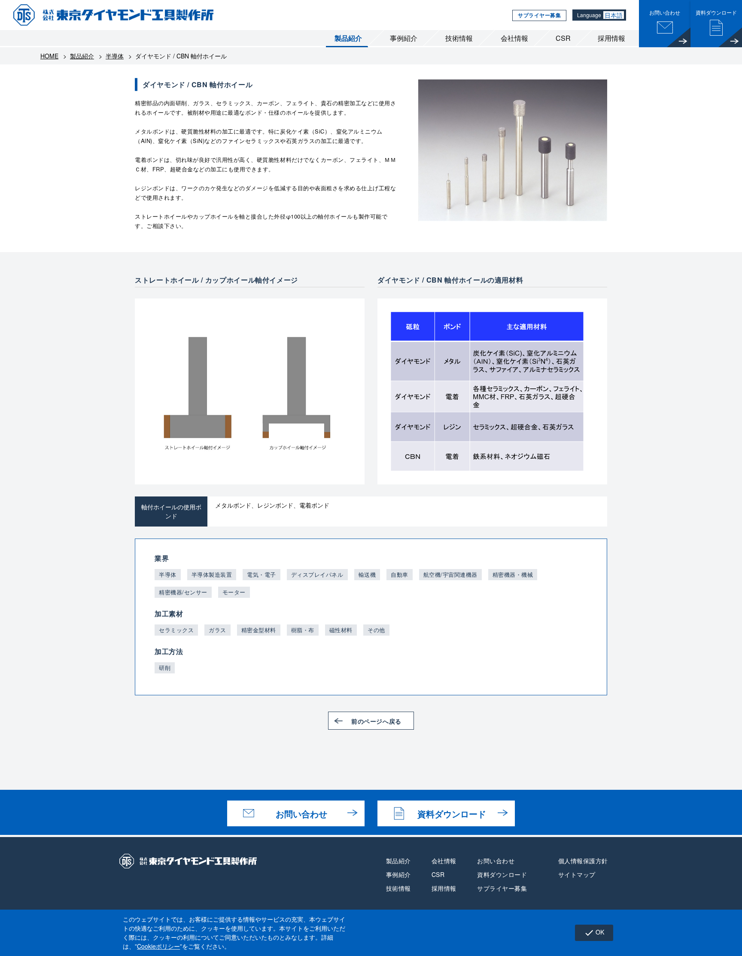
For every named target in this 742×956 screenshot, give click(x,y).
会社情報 (514, 38)
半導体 (115, 56)
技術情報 (459, 38)
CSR (563, 38)
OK (594, 933)
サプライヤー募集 (539, 15)
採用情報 (611, 38)
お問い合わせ (301, 813)
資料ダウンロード (451, 813)
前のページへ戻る (376, 721)
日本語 (614, 15)
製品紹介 (348, 38)
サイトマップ (577, 874)
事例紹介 (403, 38)
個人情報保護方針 (583, 860)
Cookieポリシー (158, 946)
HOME (49, 56)
